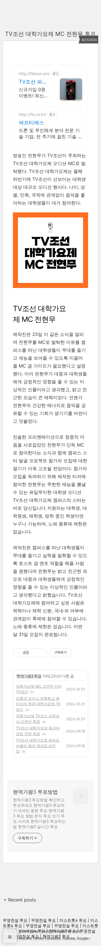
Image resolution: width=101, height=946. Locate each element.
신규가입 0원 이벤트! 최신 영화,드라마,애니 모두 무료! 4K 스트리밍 (33, 93)
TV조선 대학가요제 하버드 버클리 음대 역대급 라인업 (37, 745)
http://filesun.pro (34, 73)
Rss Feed (18, 938)
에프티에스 (31, 123)
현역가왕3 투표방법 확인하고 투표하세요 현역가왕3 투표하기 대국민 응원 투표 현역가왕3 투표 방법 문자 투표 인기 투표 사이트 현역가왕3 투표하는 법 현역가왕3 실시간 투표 (39, 813)
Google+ (83, 938)
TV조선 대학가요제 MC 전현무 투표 (50, 33)
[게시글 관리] (41, 652)
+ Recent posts (20, 900)
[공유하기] (34, 652)
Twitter (38, 938)
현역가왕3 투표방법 (35, 792)
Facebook (53, 938)
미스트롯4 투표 (73, 920)
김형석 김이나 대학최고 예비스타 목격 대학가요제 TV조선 (38, 704)
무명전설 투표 (15, 920)
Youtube (68, 938)
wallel (77, 931)
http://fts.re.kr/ (32, 114)
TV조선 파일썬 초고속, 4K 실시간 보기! (33, 82)
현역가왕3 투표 (29, 676)
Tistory (44, 931)
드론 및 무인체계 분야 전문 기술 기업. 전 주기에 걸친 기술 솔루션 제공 (50, 133)
